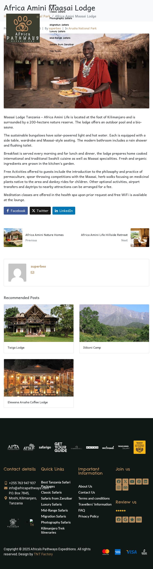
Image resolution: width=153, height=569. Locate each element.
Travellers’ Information (95, 504)
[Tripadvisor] (125, 488)
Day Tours (55, 51)
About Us (85, 486)
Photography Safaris (61, 18)
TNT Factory (43, 554)
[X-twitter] (125, 482)
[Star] (132, 520)
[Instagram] (119, 488)
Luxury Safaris (57, 31)
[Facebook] (119, 482)
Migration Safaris (59, 24)
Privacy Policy (88, 516)
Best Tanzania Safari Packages (55, 484)
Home (53, 5)
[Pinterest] (139, 482)
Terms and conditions (94, 498)
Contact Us (86, 492)
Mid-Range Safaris (60, 38)
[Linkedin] (146, 482)
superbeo (38, 266)
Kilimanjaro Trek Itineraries (53, 530)
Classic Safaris (57, 11)
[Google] (125, 520)
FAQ (81, 510)
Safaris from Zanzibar (62, 44)
